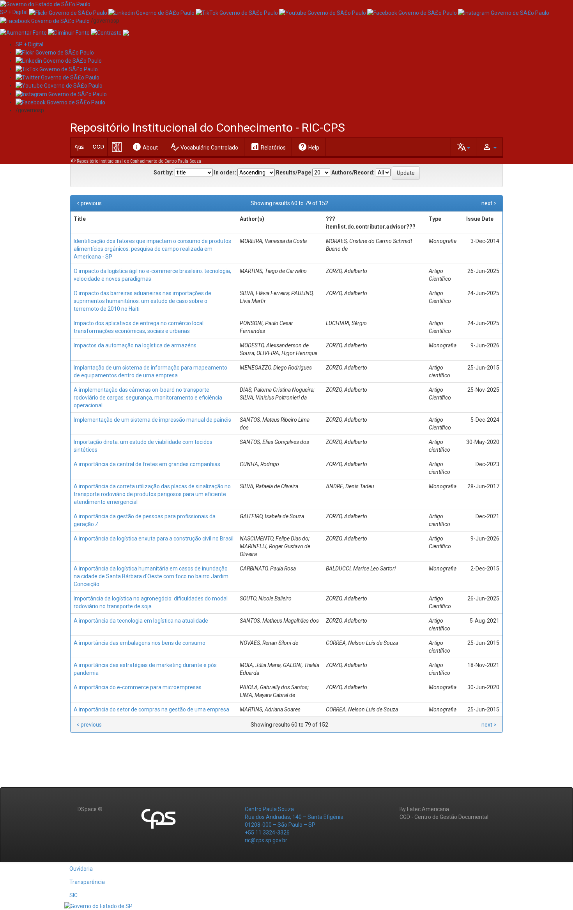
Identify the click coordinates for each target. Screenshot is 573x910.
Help (308, 146)
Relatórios (268, 146)
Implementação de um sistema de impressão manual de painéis (152, 420)
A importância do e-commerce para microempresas (138, 687)
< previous (89, 203)
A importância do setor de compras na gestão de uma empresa (151, 709)
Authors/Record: (353, 172)
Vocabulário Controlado (204, 146)
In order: (225, 172)
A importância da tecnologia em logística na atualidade (141, 621)
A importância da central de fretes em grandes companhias (147, 464)
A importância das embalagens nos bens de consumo (139, 643)
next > (489, 203)
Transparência (87, 882)
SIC (73, 895)
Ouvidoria (81, 869)
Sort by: (163, 172)
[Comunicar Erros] (126, 32)
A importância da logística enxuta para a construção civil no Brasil (153, 538)
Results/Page (293, 172)
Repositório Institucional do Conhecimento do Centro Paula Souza (139, 161)
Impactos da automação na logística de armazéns (135, 345)
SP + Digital (14, 12)
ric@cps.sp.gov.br (266, 840)
